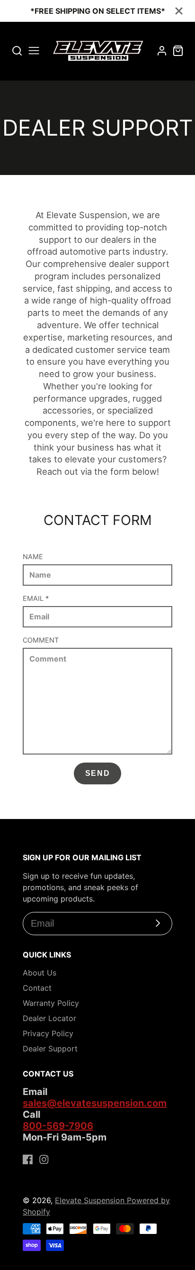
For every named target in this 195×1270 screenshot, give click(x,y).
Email (36, 598)
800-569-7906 (58, 1126)
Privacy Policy (48, 1033)
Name (33, 556)
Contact (37, 988)
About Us (39, 972)
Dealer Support (50, 1048)
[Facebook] (28, 1159)
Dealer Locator (49, 1018)
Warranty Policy (51, 1003)
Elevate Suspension (91, 1200)
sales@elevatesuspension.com (95, 1103)
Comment (41, 640)
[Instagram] (44, 1159)
